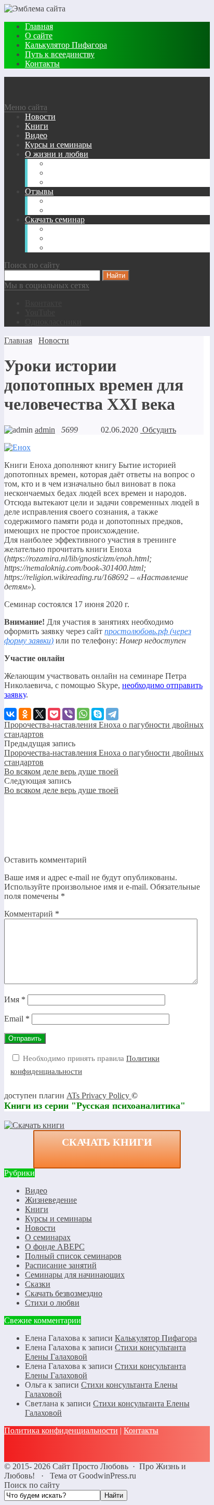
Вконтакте (43, 303)
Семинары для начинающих (75, 1274)
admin (45, 429)
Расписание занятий (61, 1265)
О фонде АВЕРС (55, 1246)
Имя (14, 999)
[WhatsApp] (83, 714)
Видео (36, 1190)
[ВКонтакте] (10, 714)
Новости (40, 1228)
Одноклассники (53, 321)
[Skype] (97, 714)
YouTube (40, 312)
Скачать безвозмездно (63, 1293)
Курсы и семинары (58, 1218)
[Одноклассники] (25, 714)
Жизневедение (51, 1199)
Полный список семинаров (73, 1256)
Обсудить (158, 429)
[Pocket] (54, 714)
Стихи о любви (52, 1302)
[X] (39, 714)
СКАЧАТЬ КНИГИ (107, 1142)
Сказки (37, 1284)
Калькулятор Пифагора (156, 1338)
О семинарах (48, 1237)
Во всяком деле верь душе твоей (61, 771)
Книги (36, 1209)
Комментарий (31, 913)
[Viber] (68, 714)
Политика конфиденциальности (61, 1430)
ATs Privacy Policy (98, 1095)
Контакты (141, 1430)
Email (17, 1018)
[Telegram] (112, 714)
